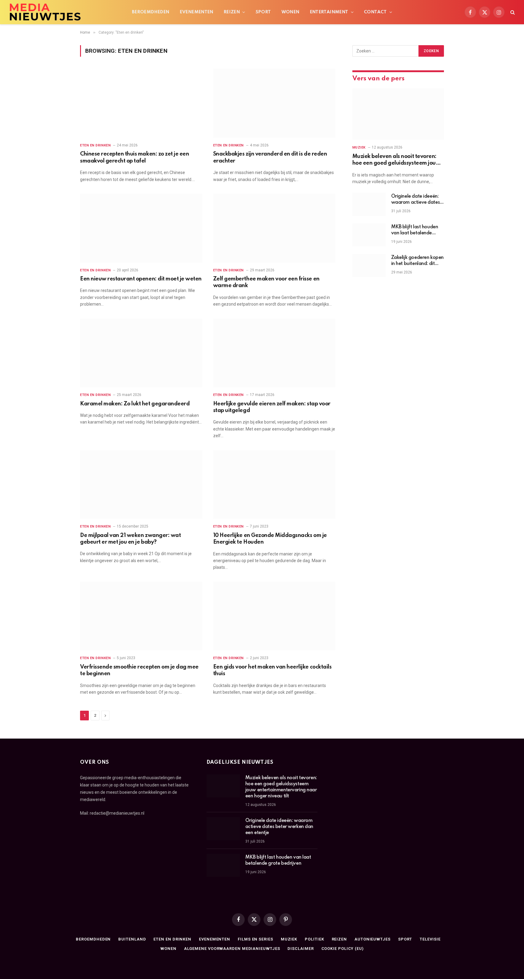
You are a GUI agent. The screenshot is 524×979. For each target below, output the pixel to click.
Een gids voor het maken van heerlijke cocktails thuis (272, 670)
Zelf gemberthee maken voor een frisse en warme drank (266, 282)
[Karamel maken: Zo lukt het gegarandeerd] (141, 353)
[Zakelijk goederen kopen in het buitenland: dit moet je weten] (369, 265)
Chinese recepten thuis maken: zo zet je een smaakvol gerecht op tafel (134, 157)
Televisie (430, 939)
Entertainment (329, 12)
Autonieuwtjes (372, 939)
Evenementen (196, 12)
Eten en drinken (95, 145)
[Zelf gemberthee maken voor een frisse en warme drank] (274, 228)
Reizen (232, 12)
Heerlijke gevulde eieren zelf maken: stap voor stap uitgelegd (272, 407)
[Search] (512, 12)
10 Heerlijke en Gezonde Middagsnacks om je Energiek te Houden (270, 539)
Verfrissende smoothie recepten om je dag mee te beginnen (139, 670)
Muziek (359, 147)
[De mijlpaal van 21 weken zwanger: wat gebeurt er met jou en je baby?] (141, 484)
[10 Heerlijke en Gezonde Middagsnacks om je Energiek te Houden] (274, 484)
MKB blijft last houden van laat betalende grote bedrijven (414, 230)
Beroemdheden (151, 12)
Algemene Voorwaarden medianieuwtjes (232, 948)
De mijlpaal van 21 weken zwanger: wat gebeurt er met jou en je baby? (130, 539)
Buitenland (132, 939)
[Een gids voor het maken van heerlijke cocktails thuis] (274, 616)
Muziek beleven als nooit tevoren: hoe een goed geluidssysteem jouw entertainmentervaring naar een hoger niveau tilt (396, 160)
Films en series (255, 939)
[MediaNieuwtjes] (45, 12)
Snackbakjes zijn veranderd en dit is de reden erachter (270, 157)
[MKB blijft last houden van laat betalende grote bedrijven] (369, 234)
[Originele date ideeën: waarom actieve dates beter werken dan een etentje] (369, 204)
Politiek (314, 939)
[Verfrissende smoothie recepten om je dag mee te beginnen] (141, 616)
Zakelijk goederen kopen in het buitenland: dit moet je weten (417, 261)
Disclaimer (300, 948)
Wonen (290, 12)
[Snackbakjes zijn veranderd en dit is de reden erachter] (274, 103)
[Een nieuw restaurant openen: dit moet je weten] (141, 228)
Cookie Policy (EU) (342, 948)
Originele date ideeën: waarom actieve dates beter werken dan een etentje (415, 200)
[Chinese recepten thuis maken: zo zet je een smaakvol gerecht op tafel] (141, 103)
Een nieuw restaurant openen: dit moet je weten (141, 279)
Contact (375, 12)
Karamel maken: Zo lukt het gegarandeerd (135, 404)
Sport (263, 12)
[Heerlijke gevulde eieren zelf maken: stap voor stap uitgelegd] (274, 353)
